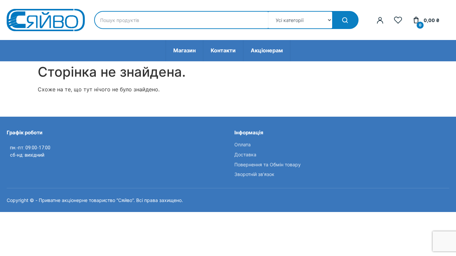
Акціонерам (267, 50)
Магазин (184, 50)
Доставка (245, 154)
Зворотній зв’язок (254, 174)
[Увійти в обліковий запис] (380, 20)
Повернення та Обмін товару (267, 164)
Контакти (223, 50)
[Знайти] (345, 20)
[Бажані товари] (398, 20)
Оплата (242, 144)
